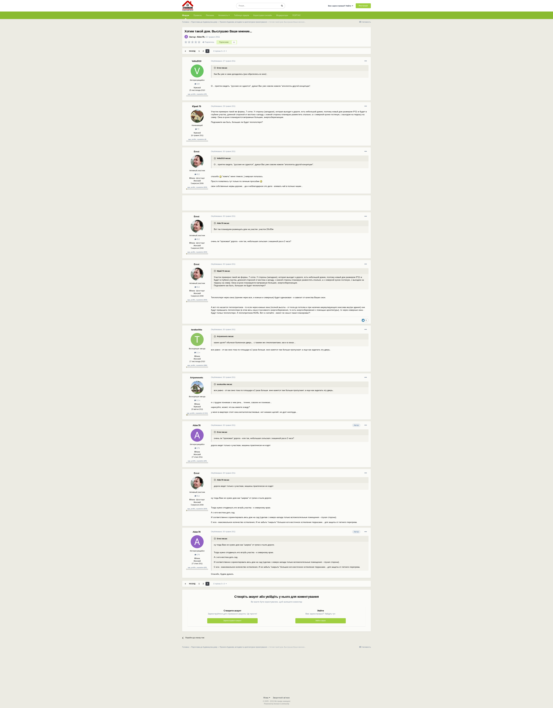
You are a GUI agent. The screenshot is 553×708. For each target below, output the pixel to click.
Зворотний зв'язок (281, 697)
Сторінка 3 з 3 (219, 51)
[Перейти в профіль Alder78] (186, 36)
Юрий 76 (196, 106)
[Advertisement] (263, 204)
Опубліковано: (223, 61)
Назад (192, 51)
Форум (185, 15)
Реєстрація (363, 6)
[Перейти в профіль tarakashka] (197, 339)
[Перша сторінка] (185, 51)
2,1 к (198, 353)
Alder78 (200, 37)
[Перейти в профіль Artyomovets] (197, 387)
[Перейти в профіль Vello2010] (197, 70)
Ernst (196, 151)
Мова (266, 697)
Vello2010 (196, 61)
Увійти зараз (320, 621)
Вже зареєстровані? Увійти (340, 6)
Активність (223, 15)
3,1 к (198, 400)
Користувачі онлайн (262, 15)
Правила (197, 15)
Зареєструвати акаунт (232, 621)
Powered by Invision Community (276, 704)
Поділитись (209, 42)
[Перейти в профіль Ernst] (197, 161)
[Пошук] (282, 5)
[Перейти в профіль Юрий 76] (197, 116)
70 (198, 129)
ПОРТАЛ (296, 15)
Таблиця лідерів (241, 15)
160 (198, 84)
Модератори (282, 15)
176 (198, 448)
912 (198, 174)
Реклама (210, 15)
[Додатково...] (366, 61)
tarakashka (196, 329)
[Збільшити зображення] (220, 176)
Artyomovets (196, 377)
